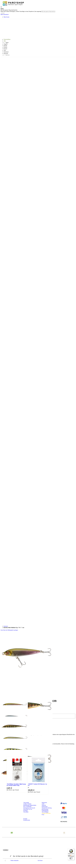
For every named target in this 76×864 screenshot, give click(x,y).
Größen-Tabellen (27, 804)
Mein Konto (6, 17)
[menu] (38, 47)
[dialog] (38, 855)
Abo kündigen (45, 812)
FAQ (43, 814)
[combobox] (48, 11)
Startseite (6, 626)
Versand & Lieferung (47, 808)
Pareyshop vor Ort (27, 809)
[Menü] (74, 849)
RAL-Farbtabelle (27, 806)
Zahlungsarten (45, 810)
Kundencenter (26, 820)
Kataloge (25, 810)
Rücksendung (45, 809)
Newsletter (25, 812)
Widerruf (44, 805)
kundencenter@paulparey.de (12, 805)
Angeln (51, 798)
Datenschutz (45, 806)
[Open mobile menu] (1, 6)
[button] (6, 699)
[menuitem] (7, 39)
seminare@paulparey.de (7, 813)
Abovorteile (26, 802)
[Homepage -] (13, 6)
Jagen (45, 798)
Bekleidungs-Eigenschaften (29, 805)
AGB (43, 804)
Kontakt (25, 818)
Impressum (44, 802)
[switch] (71, 858)
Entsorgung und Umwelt (29, 808)
